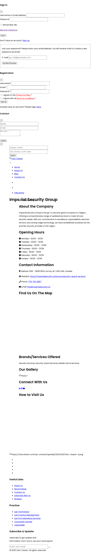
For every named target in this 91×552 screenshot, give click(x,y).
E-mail (5, 57)
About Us (18, 170)
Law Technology (21, 511)
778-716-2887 (34, 281)
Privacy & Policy (23, 95)
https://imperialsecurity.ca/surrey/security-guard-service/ (58, 276)
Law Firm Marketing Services (27, 518)
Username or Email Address (13, 15)
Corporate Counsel (23, 521)
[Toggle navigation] (10, 162)
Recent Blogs (20, 489)
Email (3, 87)
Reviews (18, 499)
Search (12, 155)
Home (17, 167)
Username (5, 83)
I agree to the (17, 95)
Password (4, 19)
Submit (3, 141)
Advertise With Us (22, 495)
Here (38, 107)
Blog (16, 173)
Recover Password (8, 30)
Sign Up (26, 40)
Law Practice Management (26, 515)
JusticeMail (19, 525)
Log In (3, 35)
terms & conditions (25, 98)
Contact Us (19, 177)
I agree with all (19, 98)
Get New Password (9, 63)
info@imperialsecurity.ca (38, 286)
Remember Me (10, 24)
